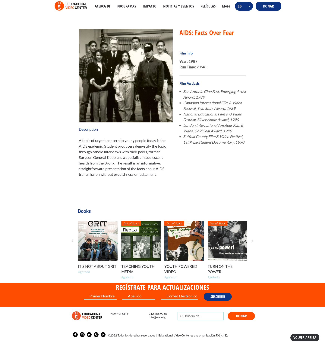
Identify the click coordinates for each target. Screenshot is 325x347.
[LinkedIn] (103, 334)
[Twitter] (89, 334)
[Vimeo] (96, 334)
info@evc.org (157, 317)
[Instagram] (82, 334)
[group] (162, 250)
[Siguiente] (252, 240)
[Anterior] (72, 240)
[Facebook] (75, 334)
